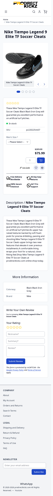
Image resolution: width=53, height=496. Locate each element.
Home (5, 19)
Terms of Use (9, 443)
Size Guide (26, 168)
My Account (9, 400)
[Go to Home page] (25, 5)
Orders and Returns (13, 405)
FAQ (5, 448)
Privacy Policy (9, 438)
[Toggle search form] (34, 11)
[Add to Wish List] (36, 167)
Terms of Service (34, 370)
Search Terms (9, 410)
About (6, 395)
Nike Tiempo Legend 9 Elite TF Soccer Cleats (25, 22)
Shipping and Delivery (13, 427)
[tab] (18, 92)
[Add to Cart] (41, 160)
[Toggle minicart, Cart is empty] (45, 11)
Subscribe (39, 472)
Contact (7, 415)
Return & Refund (11, 432)
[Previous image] (38, 84)
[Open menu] (6, 12)
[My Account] (39, 11)
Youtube (18, 490)
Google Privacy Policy (15, 370)
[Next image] (44, 84)
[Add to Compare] (42, 167)
